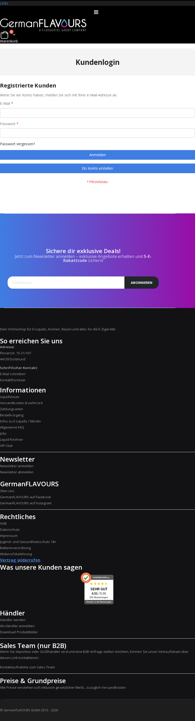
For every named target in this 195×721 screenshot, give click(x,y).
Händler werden (12, 619)
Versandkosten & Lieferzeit (21, 403)
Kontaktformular (13, 380)
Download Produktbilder (19, 632)
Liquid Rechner (11, 439)
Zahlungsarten (11, 409)
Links (4, 3)
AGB (3, 523)
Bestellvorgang (11, 415)
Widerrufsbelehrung (16, 554)
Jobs (3, 433)
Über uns (7, 491)
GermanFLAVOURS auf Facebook (25, 497)
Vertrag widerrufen (20, 560)
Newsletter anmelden (17, 466)
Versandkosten (114, 687)
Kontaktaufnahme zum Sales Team (27, 667)
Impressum (9, 535)
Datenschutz (10, 529)
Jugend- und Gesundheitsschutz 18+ (28, 541)
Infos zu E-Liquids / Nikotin (20, 421)
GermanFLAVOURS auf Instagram (26, 503)
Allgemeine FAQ (12, 427)
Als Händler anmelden (17, 626)
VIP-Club (6, 445)
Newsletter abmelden (17, 472)
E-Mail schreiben (13, 374)
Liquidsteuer (10, 396)
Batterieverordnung (15, 548)
